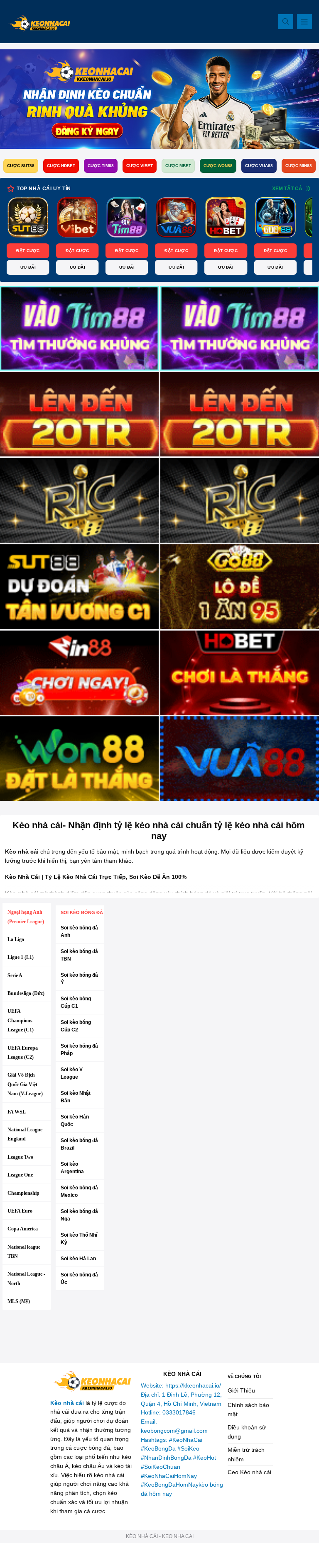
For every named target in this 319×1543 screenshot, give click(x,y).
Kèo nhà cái (67, 1403)
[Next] (295, 237)
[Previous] (23, 237)
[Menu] (304, 21)
